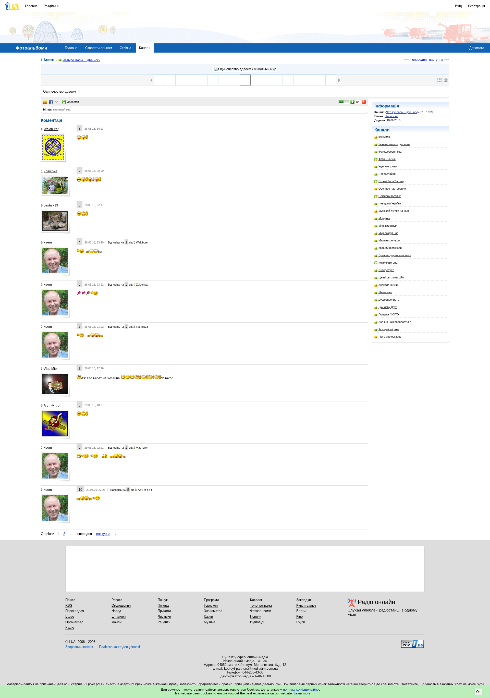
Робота (117, 600)
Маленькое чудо (389, 240)
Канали (144, 48)
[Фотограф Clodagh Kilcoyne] (234, 80)
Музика (209, 622)
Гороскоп (211, 605)
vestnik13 (51, 205)
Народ (116, 611)
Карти (208, 616)
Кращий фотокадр (390, 247)
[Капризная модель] (191, 80)
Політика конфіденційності (119, 647)
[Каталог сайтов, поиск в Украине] (412, 642)
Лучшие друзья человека (394, 255)
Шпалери (119, 616)
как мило (384, 136)
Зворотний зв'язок (79, 647)
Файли (116, 622)
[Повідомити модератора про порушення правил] (364, 102)
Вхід (458, 6)
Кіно (299, 616)
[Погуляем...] (255, 80)
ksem (49, 60)
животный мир (62, 109)
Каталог (256, 600)
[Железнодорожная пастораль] (309, 80)
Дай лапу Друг (387, 307)
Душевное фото (388, 299)
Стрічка (125, 48)
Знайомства (213, 611)
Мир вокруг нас (388, 233)
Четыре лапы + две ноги (81, 60)
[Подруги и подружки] (277, 80)
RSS (68, 605)
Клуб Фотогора (387, 262)
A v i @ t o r (53, 405)
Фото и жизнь (387, 159)
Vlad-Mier (51, 369)
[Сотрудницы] (266, 80)
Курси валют (306, 605)
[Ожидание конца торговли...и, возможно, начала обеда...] (223, 80)
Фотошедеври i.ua (389, 151)
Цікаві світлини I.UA (391, 277)
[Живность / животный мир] (245, 69)
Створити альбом (98, 48)
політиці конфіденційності (303, 689)
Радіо (69, 627)
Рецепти (164, 622)
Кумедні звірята (388, 329)
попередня (418, 60)
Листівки (164, 616)
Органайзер (74, 622)
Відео (69, 616)
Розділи (50, 6)
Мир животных (387, 225)
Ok (478, 692)
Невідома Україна (389, 203)
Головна (31, 6)
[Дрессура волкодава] (180, 80)
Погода (163, 605)
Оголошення (121, 605)
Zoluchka (50, 171)
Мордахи (384, 218)
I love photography (389, 336)
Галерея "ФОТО (388, 314)
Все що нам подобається (394, 321)
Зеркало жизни (388, 284)
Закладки (303, 600)
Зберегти (73, 101)
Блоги (300, 611)
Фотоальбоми (260, 611)
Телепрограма (261, 605)
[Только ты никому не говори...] (330, 80)
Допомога (476, 48)
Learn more (302, 693)
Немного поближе (389, 196)
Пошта (70, 600)
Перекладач (74, 611)
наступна (436, 60)
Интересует (386, 270)
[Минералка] (288, 80)
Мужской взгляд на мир (393, 210)
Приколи (164, 611)
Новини (255, 616)
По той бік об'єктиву (391, 181)
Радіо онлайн (376, 601)
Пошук (163, 600)
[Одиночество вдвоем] (245, 80)
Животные (385, 292)
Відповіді (257, 622)
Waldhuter (51, 129)
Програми (211, 600)
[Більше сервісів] (56, 102)
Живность (391, 116)
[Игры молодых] (202, 80)
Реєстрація (476, 6)
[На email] (45, 102)
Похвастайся (387, 173)
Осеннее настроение (392, 188)
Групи (300, 622)
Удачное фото (387, 166)
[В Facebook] (51, 102)
